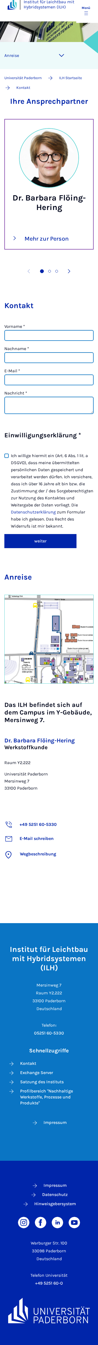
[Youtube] (74, 1222)
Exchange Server (36, 1072)
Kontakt (28, 1063)
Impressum (55, 1122)
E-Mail (12, 370)
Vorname (14, 326)
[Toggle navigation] (61, 55)
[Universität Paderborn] (49, 1310)
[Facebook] (40, 1222)
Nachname (16, 348)
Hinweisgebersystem (55, 1203)
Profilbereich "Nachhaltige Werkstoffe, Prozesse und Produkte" (46, 1096)
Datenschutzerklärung (34, 512)
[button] (42, 271)
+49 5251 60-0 (49, 1283)
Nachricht (15, 393)
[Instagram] (23, 1222)
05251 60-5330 (49, 1033)
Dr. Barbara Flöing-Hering (39, 740)
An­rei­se (11, 55)
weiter (40, 541)
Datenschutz (55, 1194)
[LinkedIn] (57, 1222)
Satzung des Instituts (42, 1081)
